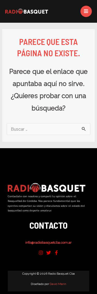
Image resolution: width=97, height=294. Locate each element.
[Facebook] (56, 252)
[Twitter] (48, 252)
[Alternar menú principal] (86, 11)
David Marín (58, 284)
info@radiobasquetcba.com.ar (48, 242)
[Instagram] (41, 252)
